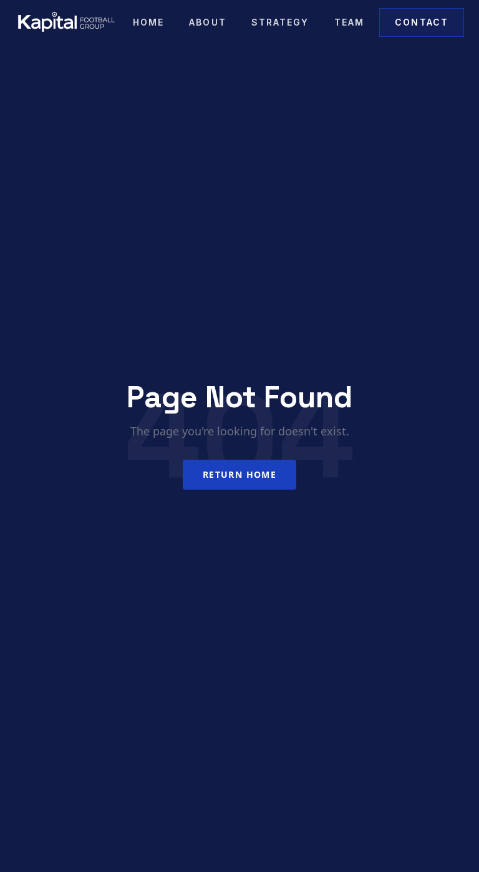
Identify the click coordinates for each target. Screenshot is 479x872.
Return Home (239, 474)
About (207, 22)
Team (349, 22)
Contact (421, 22)
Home (148, 22)
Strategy (280, 22)
